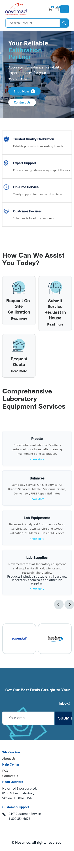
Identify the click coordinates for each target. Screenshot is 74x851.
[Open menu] (64, 9)
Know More (37, 459)
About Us (9, 758)
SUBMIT (65, 718)
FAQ (5, 771)
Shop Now (21, 91)
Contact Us (22, 102)
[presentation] (59, 604)
